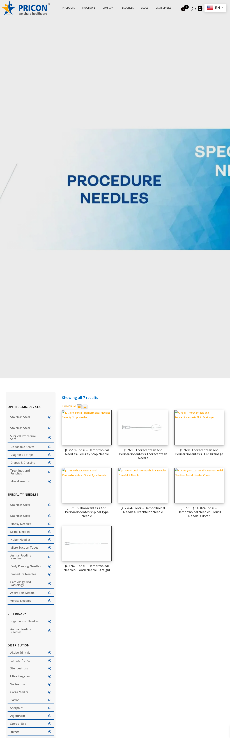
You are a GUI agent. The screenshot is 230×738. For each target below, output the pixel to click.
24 (67, 406)
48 (71, 406)
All (74, 406)
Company (108, 7)
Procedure (88, 7)
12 (63, 406)
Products (69, 7)
